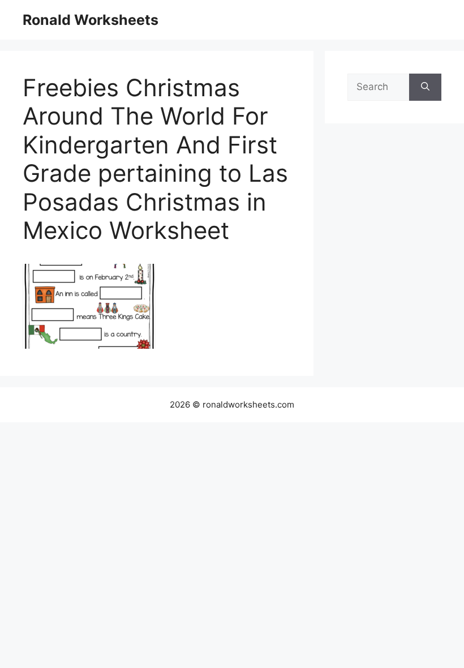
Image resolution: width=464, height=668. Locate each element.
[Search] (425, 87)
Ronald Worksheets (90, 19)
